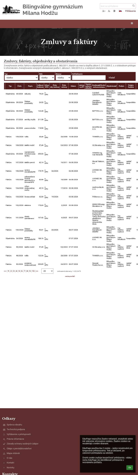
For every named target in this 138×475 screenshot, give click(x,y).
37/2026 (19, 119)
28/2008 (64, 137)
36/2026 (19, 128)
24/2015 (64, 264)
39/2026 (19, 102)
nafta (26, 137)
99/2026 (19, 247)
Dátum (73, 86)
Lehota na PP (81, 86)
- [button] (110, 11)
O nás (9, 458)
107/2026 (19, 162)
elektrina (28, 205)
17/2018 (64, 188)
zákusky (28, 94)
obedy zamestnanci (29, 217)
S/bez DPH (47, 86)
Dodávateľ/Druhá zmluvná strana (98, 86)
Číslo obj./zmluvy (54, 86)
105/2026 (19, 179)
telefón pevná (29, 162)
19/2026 (54, 197)
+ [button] (104, 11)
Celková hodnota (40, 86)
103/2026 (19, 197)
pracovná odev (30, 128)
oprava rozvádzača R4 (30, 171)
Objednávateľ (111, 86)
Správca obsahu (14, 424)
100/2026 (19, 230)
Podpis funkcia (131, 86)
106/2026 (19, 171)
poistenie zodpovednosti (30, 264)
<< (5, 271)
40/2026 (19, 94)
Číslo (20, 86)
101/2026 (19, 217)
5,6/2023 (64, 145)
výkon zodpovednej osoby (29, 188)
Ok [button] (129, 467)
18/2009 (64, 179)
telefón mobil (29, 145)
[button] (114, 11)
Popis (30, 86)
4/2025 (64, 217)
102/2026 (19, 205)
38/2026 (19, 111)
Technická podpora (16, 429)
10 (33, 271)
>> (37, 271)
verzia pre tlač (70, 276)
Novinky (10, 467)
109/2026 (19, 137)
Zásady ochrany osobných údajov (22, 443)
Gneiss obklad (30, 197)
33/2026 (54, 230)
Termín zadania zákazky (88, 86)
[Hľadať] (133, 5)
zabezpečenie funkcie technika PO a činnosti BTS (30, 179)
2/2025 (64, 205)
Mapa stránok (13, 453)
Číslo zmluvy (64, 86)
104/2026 (19, 188)
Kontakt (10, 462)
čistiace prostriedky (29, 102)
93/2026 (19, 264)
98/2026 (19, 256)
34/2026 (54, 171)
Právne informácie (15, 439)
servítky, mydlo (30, 119)
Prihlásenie (130, 11)
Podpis (121, 86)
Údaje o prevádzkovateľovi (19, 448)
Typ (10, 86)
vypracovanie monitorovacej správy (30, 154)
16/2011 (64, 162)
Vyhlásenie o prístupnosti (19, 434)
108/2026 (19, 145)
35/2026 (19, 154)
